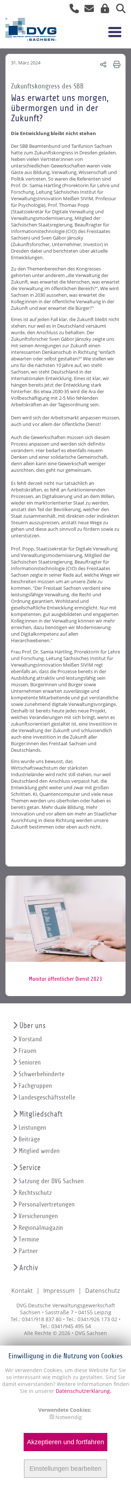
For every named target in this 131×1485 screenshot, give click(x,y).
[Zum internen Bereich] (103, 10)
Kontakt (22, 1291)
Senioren (30, 1062)
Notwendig (68, 1417)
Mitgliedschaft (41, 1114)
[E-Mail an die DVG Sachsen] (87, 10)
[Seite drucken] (115, 64)
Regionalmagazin (41, 1227)
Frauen (27, 1050)
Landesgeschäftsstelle (47, 1097)
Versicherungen (38, 1216)
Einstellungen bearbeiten (65, 1468)
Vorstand (30, 1039)
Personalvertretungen (47, 1204)
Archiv (28, 1268)
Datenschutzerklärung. (83, 1390)
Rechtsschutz (35, 1192)
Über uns (32, 1026)
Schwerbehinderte (41, 1074)
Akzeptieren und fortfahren (65, 1442)
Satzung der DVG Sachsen (51, 1181)
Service (30, 1168)
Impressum (59, 1291)
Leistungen (32, 1127)
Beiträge (29, 1139)
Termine (29, 1239)
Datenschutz (102, 1291)
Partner (28, 1251)
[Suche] (118, 10)
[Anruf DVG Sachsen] (71, 10)
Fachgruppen (35, 1085)
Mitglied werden (39, 1151)
